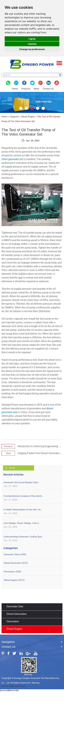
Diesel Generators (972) (16, 563)
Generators (13, 621)
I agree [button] (32, 38)
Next (8, 453)
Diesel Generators (17, 614)
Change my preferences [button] (32, 49)
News (36, 88)
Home (15, 88)
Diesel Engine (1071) (14, 580)
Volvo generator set (12, 159)
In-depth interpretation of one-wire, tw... (23, 509)
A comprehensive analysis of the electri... (24, 496)
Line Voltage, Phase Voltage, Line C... (22, 523)
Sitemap (36, 682)
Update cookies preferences (13, 686)
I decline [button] (32, 44)
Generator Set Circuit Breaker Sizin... (22, 482)
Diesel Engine (28, 116)
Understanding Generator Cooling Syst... (23, 536)
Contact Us (48, 88)
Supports (14, 116)
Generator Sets (15, 606)
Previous (8, 446)
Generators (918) (12, 571)
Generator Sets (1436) (15, 554)
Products (25, 88)
